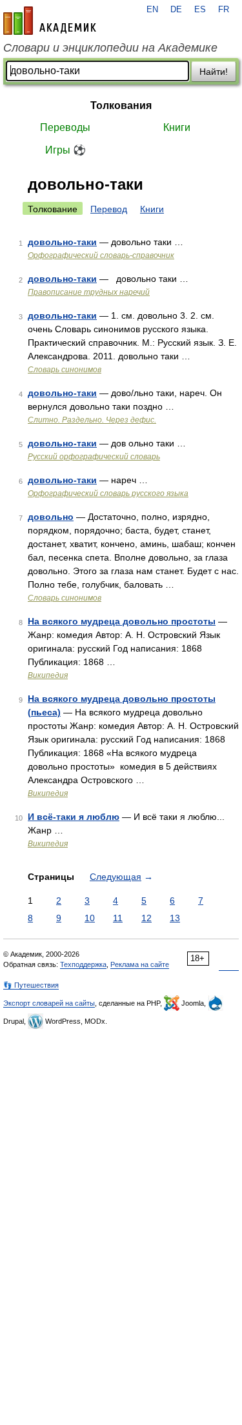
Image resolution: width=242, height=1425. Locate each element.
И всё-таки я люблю (73, 817)
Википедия (48, 675)
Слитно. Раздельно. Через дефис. (92, 419)
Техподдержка (83, 964)
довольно (51, 517)
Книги (176, 127)
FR (223, 9)
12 (146, 918)
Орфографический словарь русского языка (108, 493)
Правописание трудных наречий (89, 292)
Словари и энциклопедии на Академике (110, 47)
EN (152, 9)
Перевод (108, 209)
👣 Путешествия (31, 985)
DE (176, 9)
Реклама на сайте (139, 964)
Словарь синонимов (64, 369)
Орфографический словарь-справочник (101, 255)
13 (175, 918)
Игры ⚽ (65, 149)
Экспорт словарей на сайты (49, 1003)
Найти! (213, 71)
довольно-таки (62, 242)
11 (118, 918)
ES (200, 9)
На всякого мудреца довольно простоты (122, 621)
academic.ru (49, 20)
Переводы (65, 127)
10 (90, 918)
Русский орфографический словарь (94, 456)
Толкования (121, 105)
